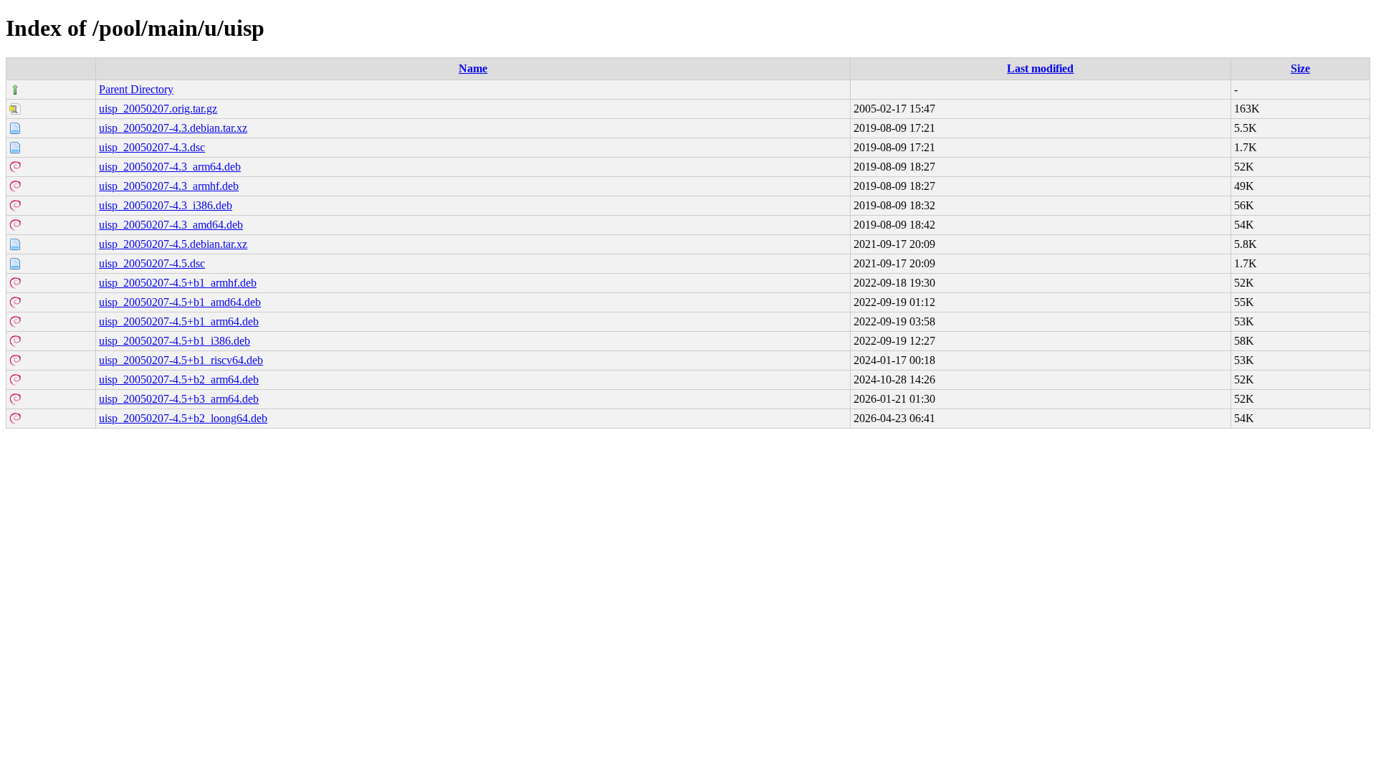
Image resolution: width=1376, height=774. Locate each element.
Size (1300, 68)
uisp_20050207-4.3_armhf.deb (169, 186)
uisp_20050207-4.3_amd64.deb (171, 225)
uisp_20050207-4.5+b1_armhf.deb (178, 283)
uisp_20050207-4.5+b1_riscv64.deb (181, 360)
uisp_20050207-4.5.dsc (152, 263)
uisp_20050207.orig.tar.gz (158, 108)
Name (473, 68)
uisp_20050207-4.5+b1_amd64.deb (180, 302)
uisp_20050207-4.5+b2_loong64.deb (183, 418)
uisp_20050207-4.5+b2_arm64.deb (179, 379)
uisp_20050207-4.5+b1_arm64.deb (179, 321)
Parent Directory (136, 89)
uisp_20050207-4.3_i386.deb (165, 205)
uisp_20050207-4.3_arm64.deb (170, 167)
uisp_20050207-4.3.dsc (152, 147)
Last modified (1040, 68)
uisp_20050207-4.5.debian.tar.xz (173, 244)
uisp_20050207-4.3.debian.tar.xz (173, 128)
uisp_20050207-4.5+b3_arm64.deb (179, 399)
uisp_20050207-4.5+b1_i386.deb (174, 341)
